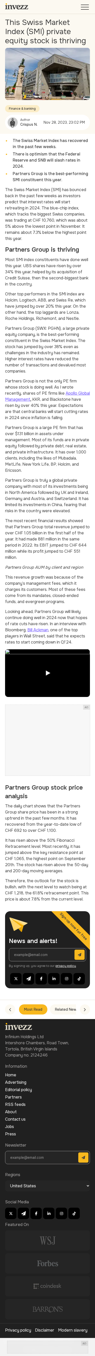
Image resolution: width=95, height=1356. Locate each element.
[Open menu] (85, 8)
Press (10, 1134)
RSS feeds (15, 1104)
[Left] (10, 1009)
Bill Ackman (37, 630)
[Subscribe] (79, 955)
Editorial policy (18, 1089)
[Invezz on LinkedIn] (54, 978)
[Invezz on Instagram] (66, 978)
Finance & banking (22, 109)
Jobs (9, 1126)
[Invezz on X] (16, 978)
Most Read (33, 1009)
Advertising (15, 1082)
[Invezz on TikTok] (79, 978)
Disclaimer (44, 1330)
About (11, 1112)
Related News (67, 1009)
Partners (13, 1097)
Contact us (15, 1119)
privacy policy (65, 966)
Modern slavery (72, 1330)
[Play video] (47, 673)
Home (10, 1075)
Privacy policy (18, 1330)
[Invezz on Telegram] (28, 978)
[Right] (85, 1009)
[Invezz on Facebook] (41, 978)
